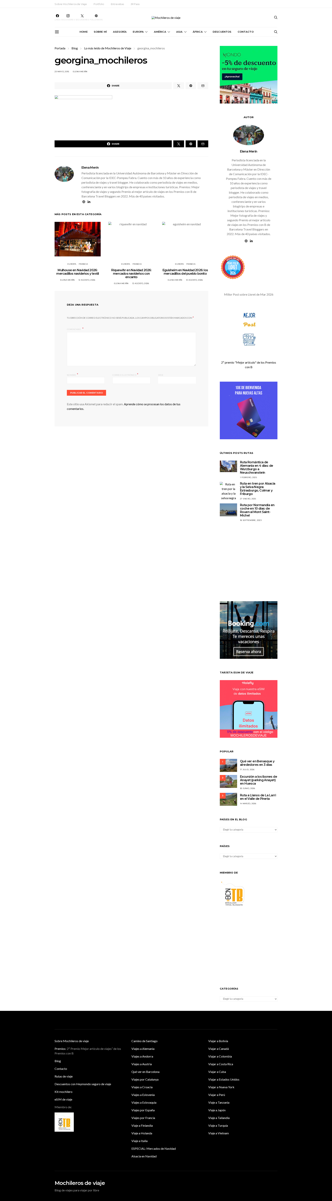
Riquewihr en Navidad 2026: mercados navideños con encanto (131, 273)
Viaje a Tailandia (219, 1118)
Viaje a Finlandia (142, 1125)
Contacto (246, 31)
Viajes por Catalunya (145, 1079)
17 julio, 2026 (247, 769)
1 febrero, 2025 (248, 477)
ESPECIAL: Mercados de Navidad (153, 1148)
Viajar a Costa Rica (220, 1064)
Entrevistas (117, 4)
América (160, 31)
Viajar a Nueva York (221, 1087)
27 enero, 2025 (248, 498)
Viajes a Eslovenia (143, 1095)
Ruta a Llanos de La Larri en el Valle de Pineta (258, 797)
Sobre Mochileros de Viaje (71, 4)
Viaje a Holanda (141, 1133)
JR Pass (135, 4)
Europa (138, 31)
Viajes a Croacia (142, 1087)
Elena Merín (80, 71)
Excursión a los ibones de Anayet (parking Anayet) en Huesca (258, 780)
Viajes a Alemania (142, 1048)
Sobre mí (100, 31)
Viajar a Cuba (217, 1071)
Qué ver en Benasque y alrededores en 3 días (257, 763)
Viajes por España (143, 1110)
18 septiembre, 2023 (250, 520)
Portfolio (99, 4)
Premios (60, 1048)
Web (160, 375)
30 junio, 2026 (247, 788)
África (198, 31)
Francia (83, 264)
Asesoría (120, 31)
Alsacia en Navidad (144, 1156)
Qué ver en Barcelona (145, 1071)
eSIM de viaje (63, 1099)
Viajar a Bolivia (218, 1041)
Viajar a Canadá (218, 1048)
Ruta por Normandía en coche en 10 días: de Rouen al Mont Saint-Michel (257, 510)
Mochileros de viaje (80, 1183)
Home (84, 31)
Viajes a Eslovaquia (143, 1102)
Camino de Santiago (144, 1041)
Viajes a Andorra (142, 1056)
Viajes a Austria (141, 1064)
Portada (60, 48)
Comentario (74, 329)
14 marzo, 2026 (248, 803)
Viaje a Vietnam (218, 1133)
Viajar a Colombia (220, 1056)
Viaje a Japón (217, 1110)
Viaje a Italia (139, 1141)
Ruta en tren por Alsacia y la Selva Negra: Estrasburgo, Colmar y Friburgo (257, 489)
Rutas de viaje (64, 1076)
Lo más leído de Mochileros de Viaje (107, 48)
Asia (179, 31)
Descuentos (222, 31)
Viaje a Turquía (218, 1125)
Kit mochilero (63, 1091)
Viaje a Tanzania (218, 1102)
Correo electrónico (125, 374)
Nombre (72, 374)
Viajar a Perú (216, 1095)
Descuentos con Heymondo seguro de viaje (83, 1084)
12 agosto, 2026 (86, 280)
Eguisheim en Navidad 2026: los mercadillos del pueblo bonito (185, 271)
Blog (74, 48)
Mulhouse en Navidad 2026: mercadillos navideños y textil (77, 271)
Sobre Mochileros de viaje (72, 1041)
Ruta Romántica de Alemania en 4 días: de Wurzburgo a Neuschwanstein (256, 467)
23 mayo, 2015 (62, 71)
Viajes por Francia (143, 1118)
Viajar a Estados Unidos (223, 1079)
